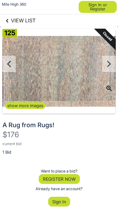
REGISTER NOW (59, 179)
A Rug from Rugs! (28, 125)
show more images (25, 105)
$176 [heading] (11, 134)
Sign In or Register (97, 6)
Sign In (59, 201)
